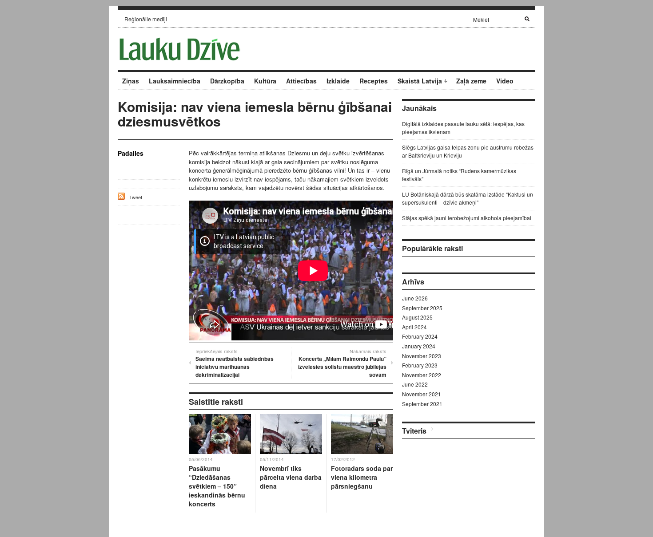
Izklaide (338, 80)
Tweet (135, 197)
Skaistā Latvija (420, 80)
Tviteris (414, 431)
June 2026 (415, 298)
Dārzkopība (227, 80)
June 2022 (415, 384)
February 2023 (420, 365)
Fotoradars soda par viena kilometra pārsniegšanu (362, 477)
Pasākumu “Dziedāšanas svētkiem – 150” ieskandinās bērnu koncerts (217, 486)
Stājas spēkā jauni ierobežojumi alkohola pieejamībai (466, 217)
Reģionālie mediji (145, 19)
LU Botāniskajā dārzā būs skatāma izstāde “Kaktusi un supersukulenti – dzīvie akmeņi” (467, 198)
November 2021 (421, 394)
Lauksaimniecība (174, 80)
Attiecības (301, 80)
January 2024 (418, 346)
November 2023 (421, 355)
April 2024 (414, 327)
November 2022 (421, 375)
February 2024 (420, 336)
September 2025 (422, 308)
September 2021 (422, 403)
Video (505, 80)
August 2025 (417, 317)
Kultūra (265, 80)
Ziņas (130, 80)
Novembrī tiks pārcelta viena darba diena (291, 477)
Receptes (373, 80)
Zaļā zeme (471, 80)
